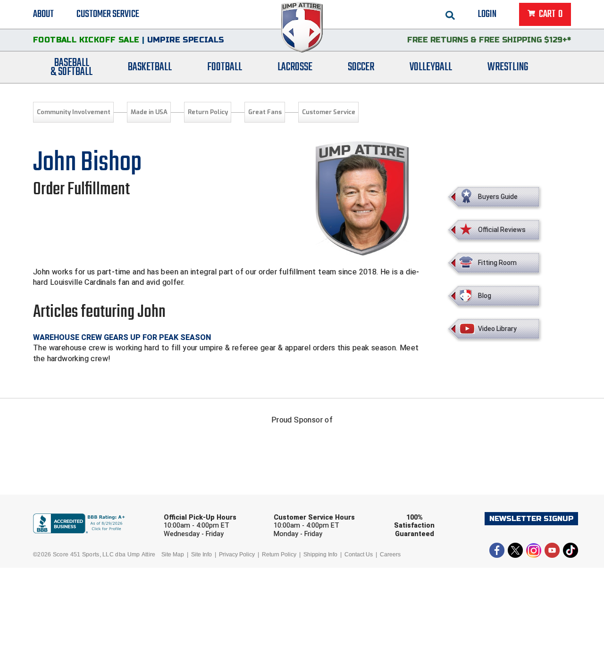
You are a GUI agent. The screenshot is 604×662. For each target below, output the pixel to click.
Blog (484, 295)
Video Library (497, 328)
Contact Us (358, 554)
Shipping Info (320, 554)
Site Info (201, 554)
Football (224, 67)
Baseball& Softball (71, 67)
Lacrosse (294, 67)
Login (487, 14)
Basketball (150, 67)
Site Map (172, 554)
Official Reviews (502, 229)
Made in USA (149, 112)
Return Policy (208, 112)
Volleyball (431, 67)
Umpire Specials (185, 39)
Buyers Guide (498, 196)
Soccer (361, 67)
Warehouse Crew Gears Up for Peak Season (122, 337)
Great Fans (265, 112)
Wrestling (507, 67)
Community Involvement (73, 112)
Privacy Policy (237, 554)
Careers (390, 554)
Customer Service (107, 14)
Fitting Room (497, 262)
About (43, 14)
